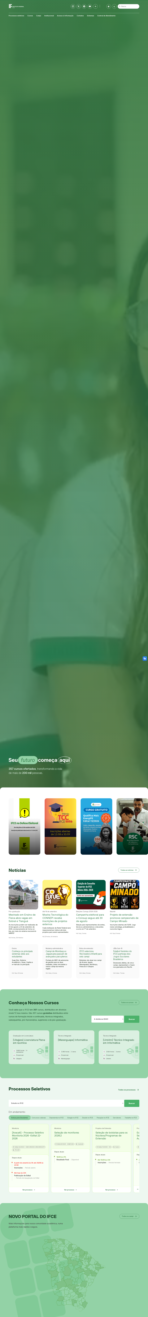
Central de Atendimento (106, 16)
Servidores (117, 1118)
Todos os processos (128, 1089)
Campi (38, 16)
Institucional (49, 16)
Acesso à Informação (65, 16)
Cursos (30, 16)
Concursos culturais (39, 1118)
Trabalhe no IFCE (131, 1118)
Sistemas (90, 16)
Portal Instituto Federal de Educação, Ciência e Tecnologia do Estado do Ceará (18, 6)
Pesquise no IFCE (103, 1118)
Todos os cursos (129, 1002)
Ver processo (28, 1190)
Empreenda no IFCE (57, 1118)
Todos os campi (129, 1216)
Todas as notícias (128, 870)
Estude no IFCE (87, 1118)
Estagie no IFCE (72, 1118)
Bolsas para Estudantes (19, 1118)
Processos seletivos (16, 16)
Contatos (80, 16)
